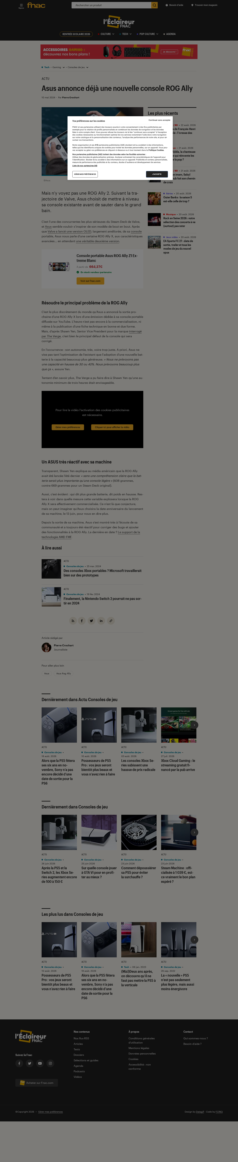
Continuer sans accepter (159, 120)
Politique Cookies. (156, 150)
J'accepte (157, 174)
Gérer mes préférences (85, 174)
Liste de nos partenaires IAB (84, 166)
